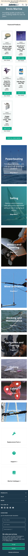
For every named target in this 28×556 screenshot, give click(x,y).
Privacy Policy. (9, 540)
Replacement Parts (13, 442)
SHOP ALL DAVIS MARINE (14, 138)
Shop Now (13, 325)
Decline (13, 548)
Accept (13, 544)
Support (13, 461)
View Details (7, 60)
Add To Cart (7, 57)
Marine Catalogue (13, 481)
